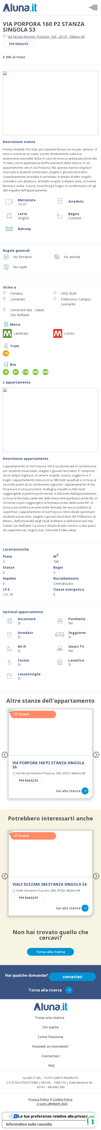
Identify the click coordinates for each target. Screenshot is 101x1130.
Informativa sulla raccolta (29, 1124)
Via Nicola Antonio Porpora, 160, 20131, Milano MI (46, 36)
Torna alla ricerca (50, 952)
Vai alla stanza (68, 791)
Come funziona (50, 1037)
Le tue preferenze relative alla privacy (53, 1116)
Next (90, 103)
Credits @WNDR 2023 (52, 1104)
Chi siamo (51, 1027)
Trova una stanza (49, 1017)
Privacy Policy (38, 1099)
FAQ (51, 1065)
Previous (11, 103)
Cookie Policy (63, 1099)
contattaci (72, 976)
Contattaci (51, 1056)
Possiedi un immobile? (50, 1046)
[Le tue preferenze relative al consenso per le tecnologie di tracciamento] (92, 1121)
